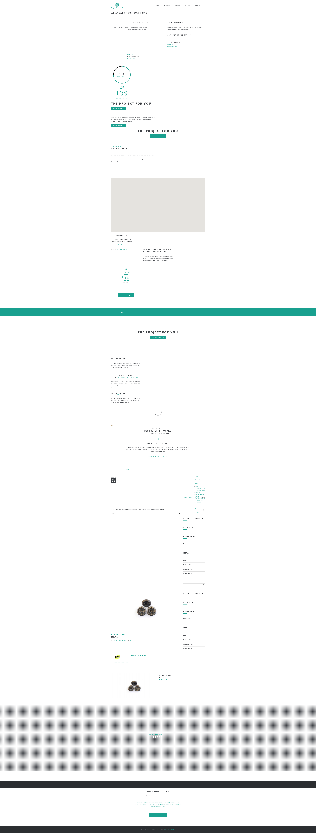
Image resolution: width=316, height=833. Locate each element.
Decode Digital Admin (120, 640)
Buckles (198, 492)
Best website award (158, 430)
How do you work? (122, 18)
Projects (123, 312)
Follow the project (119, 108)
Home (157, 5)
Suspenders (199, 506)
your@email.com (172, 46)
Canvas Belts (201, 488)
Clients (187, 5)
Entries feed (187, 564)
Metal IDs (198, 502)
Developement (141, 23)
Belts (197, 486)
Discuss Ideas (125, 376)
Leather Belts (201, 490)
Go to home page (156, 815)
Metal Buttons (194, 497)
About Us (167, 5)
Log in (185, 560)
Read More (121, 245)
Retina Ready (118, 393)
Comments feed (188, 569)
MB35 (114, 637)
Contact (197, 5)
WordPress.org (188, 574)
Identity (121, 235)
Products (177, 5)
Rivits (197, 504)
